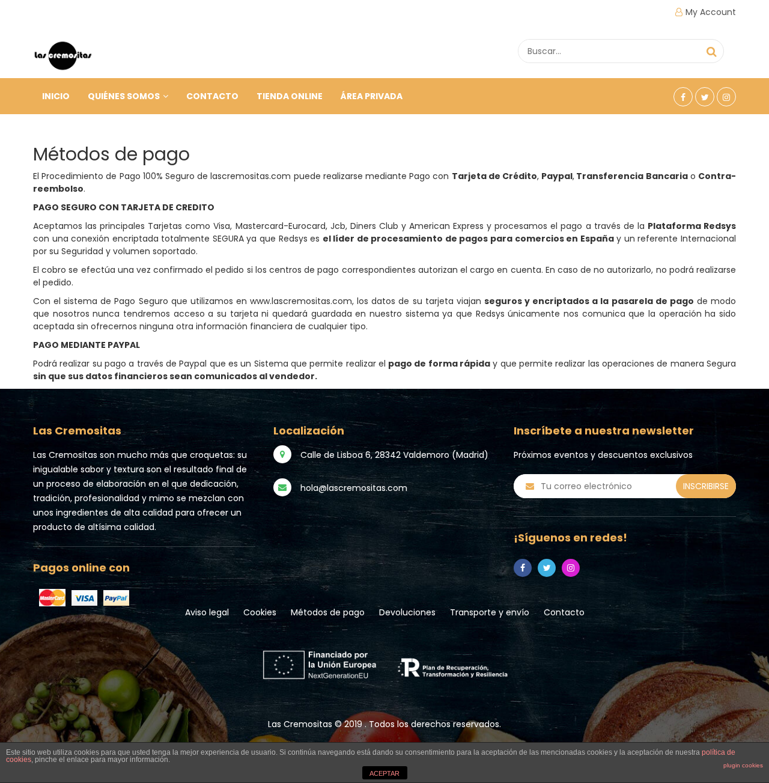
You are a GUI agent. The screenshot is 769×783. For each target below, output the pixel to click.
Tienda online (290, 96)
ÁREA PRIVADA (372, 96)
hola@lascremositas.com (353, 488)
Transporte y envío (489, 612)
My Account (710, 12)
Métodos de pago (328, 612)
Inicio (56, 96)
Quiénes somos (124, 96)
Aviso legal (207, 612)
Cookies (259, 612)
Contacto (212, 96)
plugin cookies (743, 765)
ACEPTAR (384, 773)
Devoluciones (407, 612)
